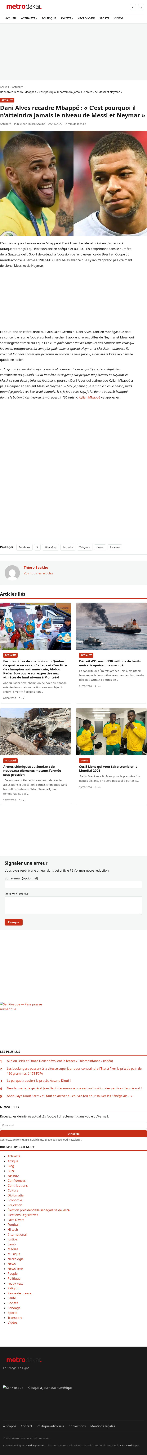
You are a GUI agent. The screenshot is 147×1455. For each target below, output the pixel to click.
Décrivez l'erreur (17, 894)
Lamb (12, 1244)
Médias (13, 1249)
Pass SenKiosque (129, 1445)
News (12, 1264)
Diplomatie (16, 1195)
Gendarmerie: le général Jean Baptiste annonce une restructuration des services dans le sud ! (74, 1088)
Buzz (11, 1171)
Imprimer (115, 547)
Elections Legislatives (23, 1215)
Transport (15, 1318)
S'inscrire (74, 1133)
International (17, 1234)
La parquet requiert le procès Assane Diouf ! (39, 1080)
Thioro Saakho (36, 124)
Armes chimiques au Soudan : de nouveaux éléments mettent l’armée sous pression (32, 770)
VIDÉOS (118, 18)
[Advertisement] (73, 52)
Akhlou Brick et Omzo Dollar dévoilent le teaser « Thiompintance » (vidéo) (60, 1061)
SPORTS (104, 18)
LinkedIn (68, 547)
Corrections (77, 1426)
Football (13, 1224)
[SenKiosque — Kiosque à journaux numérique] (73, 1403)
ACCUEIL (10, 18)
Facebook (24, 547)
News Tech (15, 1269)
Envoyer (13, 922)
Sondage (14, 1308)
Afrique (13, 1161)
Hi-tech (13, 1229)
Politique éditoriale (50, 1426)
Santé (12, 1298)
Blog (11, 1166)
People (13, 1273)
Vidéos (12, 1322)
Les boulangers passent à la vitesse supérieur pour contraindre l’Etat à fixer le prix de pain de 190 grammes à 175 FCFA (74, 1071)
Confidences (17, 1180)
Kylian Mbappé (89, 397)
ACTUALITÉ (28, 18)
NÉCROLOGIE (86, 18)
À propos (9, 1426)
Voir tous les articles (38, 573)
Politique (14, 1278)
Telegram (84, 547)
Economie (15, 1200)
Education (15, 1205)
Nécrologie (16, 1259)
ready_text (15, 1283)
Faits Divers (16, 1220)
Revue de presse (19, 1293)
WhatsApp (50, 547)
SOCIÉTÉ (65, 18)
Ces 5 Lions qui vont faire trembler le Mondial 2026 (108, 768)
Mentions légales (102, 1426)
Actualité (7, 100)
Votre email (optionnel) (21, 878)
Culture (13, 1190)
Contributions (18, 1185)
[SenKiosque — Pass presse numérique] (73, 1026)
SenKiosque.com (34, 1445)
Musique (14, 1254)
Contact (26, 1426)
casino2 (13, 1176)
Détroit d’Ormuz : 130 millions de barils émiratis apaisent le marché (110, 663)
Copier (100, 547)
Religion (13, 1288)
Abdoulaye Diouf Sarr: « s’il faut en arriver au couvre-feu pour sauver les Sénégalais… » (69, 1096)
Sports (84, 760)
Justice (12, 1239)
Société (13, 1303)
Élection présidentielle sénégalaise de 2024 (38, 1210)
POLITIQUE (49, 18)
